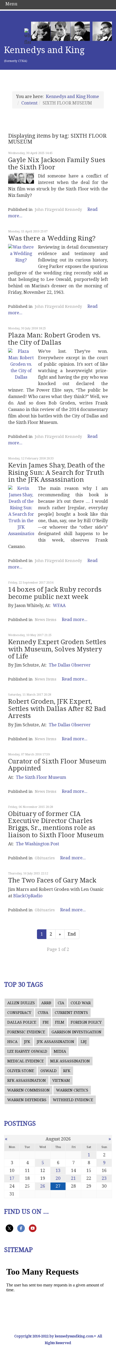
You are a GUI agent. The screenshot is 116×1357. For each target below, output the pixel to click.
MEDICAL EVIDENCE (25, 1061)
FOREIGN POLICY (86, 1022)
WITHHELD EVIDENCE (73, 1100)
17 (11, 1178)
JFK (27, 1041)
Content (29, 103)
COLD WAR (81, 1003)
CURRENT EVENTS (71, 1012)
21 (73, 1178)
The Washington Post (37, 843)
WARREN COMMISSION (28, 1090)
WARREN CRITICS (72, 1090)
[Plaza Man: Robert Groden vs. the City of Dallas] (21, 364)
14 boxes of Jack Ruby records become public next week (54, 593)
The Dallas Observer (70, 665)
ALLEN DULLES (21, 1003)
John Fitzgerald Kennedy (58, 209)
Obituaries (45, 858)
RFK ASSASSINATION (26, 1080)
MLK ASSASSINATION (70, 1061)
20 (58, 1178)
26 (42, 1186)
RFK (66, 1071)
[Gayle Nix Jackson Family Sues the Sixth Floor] (21, 178)
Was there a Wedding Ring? (51, 238)
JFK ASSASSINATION (55, 1041)
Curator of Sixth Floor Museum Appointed (57, 765)
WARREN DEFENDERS (26, 1100)
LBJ (84, 1041)
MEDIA (60, 1051)
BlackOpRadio (27, 895)
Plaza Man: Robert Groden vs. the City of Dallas (54, 339)
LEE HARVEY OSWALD (27, 1051)
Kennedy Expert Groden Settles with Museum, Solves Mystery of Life (57, 649)
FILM (59, 1022)
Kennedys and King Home (72, 96)
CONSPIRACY (19, 1012)
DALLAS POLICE (21, 1022)
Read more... (74, 619)
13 (58, 1170)
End (72, 934)
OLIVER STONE (20, 1071)
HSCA (12, 1041)
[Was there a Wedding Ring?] (21, 253)
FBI (46, 1022)
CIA (61, 1003)
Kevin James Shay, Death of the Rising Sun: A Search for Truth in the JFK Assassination (56, 472)
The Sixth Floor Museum (41, 777)
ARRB (46, 1003)
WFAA (59, 605)
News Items (45, 620)
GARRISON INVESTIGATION (76, 1032)
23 (104, 1178)
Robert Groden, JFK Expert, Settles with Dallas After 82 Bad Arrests (57, 709)
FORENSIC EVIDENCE (26, 1032)
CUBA (43, 1012)
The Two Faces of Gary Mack (52, 880)
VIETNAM (61, 1080)
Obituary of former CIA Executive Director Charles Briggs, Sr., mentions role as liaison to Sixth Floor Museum (56, 824)
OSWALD (48, 1071)
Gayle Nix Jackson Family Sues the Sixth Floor (56, 163)
